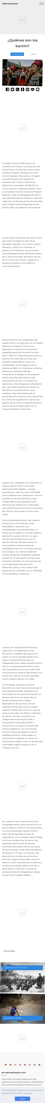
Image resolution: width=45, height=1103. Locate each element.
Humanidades (17, 54)
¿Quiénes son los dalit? (13, 1018)
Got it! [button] (22, 1099)
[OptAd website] (35, 235)
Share (33, 54)
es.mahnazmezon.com (14, 1072)
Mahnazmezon (10, 3)
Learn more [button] (28, 1093)
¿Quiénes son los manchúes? (15, 968)
